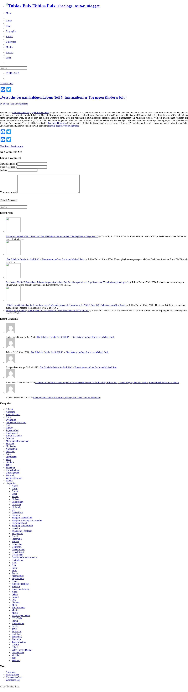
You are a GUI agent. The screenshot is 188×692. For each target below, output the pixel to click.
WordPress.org (13, 680)
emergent (16, 515)
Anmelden (11, 672)
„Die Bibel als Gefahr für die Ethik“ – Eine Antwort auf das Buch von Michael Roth (45, 259)
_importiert (11, 483)
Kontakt (9, 52)
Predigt (15, 626)
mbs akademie (18, 607)
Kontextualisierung (20, 589)
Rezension (16, 631)
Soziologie (17, 634)
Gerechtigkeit (18, 552)
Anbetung (10, 412)
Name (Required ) (8, 164)
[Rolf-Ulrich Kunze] (97, 328)
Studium (10, 462)
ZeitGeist (16, 660)
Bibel (14, 494)
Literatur (16, 602)
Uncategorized (21, 103)
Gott (8, 425)
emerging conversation (22, 525)
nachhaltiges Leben (21, 615)
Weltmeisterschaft (14, 478)
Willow (9, 480)
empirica (16, 528)
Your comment (8, 192)
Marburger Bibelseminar (17, 441)
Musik (15, 613)
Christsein (16, 507)
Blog (8, 26)
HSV (14, 562)
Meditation (11, 446)
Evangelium (17, 533)
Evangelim (11, 420)
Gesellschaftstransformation (24, 557)
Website (3, 170)
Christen (16, 499)
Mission (15, 610)
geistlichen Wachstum (16, 422)
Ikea (14, 565)
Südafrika (16, 639)
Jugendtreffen (12, 430)
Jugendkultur (18, 578)
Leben (15, 594)
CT (13, 509)
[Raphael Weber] (97, 389)
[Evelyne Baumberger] (97, 359)
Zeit (13, 658)
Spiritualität (11, 457)
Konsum (16, 586)
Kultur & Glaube (14, 435)
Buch (8, 417)
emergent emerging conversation (27, 520)
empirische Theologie (22, 531)
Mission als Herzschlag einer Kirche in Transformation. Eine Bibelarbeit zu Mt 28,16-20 (47, 310)
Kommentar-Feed (14, 677)
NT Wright (17, 618)
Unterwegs (11, 42)
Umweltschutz (12, 470)
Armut (15, 491)
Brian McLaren (13, 414)
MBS (14, 605)
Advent (9, 409)
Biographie (11, 31)
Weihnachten (18, 652)
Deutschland (17, 512)
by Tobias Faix (7, 103)
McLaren (10, 443)
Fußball (15, 541)
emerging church (19, 523)
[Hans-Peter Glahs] (97, 374)
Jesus (14, 570)
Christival (16, 504)
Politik (15, 621)
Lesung (15, 597)
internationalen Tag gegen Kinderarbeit (30, 112)
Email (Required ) (8, 167)
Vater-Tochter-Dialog (21, 650)
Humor (9, 427)
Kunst (14, 591)
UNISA (15, 644)
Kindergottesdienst (20, 584)
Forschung (17, 539)
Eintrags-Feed (12, 674)
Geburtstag (17, 544)
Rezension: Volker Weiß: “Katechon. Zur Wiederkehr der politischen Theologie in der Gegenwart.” (52, 236)
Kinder (15, 581)
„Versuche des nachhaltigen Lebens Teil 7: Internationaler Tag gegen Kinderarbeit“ (63, 97)
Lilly (14, 599)
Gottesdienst (17, 560)
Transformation (19, 642)
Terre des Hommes (57, 123)
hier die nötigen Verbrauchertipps (63, 125)
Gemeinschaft (18, 549)
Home (9, 20)
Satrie (8, 454)
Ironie (14, 568)
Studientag (17, 636)
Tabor (8, 464)
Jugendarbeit (18, 576)
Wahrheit (10, 475)
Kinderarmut (12, 433)
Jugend (15, 573)
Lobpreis (10, 438)
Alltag (14, 488)
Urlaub (15, 647)
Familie (15, 536)
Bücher (9, 36)
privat (14, 628)
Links (8, 57)
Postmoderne (18, 623)
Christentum (17, 502)
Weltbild (16, 655)
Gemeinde (16, 546)
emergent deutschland (22, 517)
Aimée (15, 486)
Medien (9, 47)
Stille (8, 459)
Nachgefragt (11, 449)
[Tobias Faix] (97, 343)
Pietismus (10, 451)
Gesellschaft (17, 554)
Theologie (10, 467)
